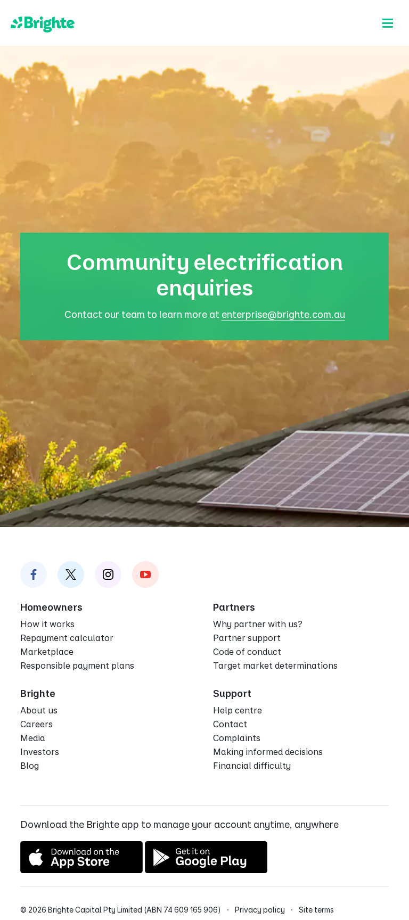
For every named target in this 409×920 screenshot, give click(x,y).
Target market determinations (275, 665)
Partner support (247, 637)
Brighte (37, 693)
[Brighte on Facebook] (33, 574)
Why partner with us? (257, 624)
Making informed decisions (268, 751)
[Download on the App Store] (81, 869)
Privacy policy (260, 909)
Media (32, 738)
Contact (230, 724)
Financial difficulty (252, 765)
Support (232, 693)
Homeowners (51, 607)
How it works (47, 624)
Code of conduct (247, 651)
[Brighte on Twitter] (71, 574)
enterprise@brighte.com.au (283, 314)
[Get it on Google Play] (206, 869)
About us (39, 710)
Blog (29, 765)
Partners (234, 607)
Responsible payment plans (77, 665)
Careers (36, 724)
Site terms (316, 909)
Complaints (236, 738)
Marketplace (46, 651)
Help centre (237, 710)
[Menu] (387, 23)
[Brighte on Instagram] (108, 574)
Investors (39, 751)
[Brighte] (43, 23)
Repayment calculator (66, 637)
